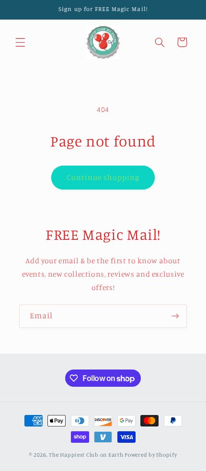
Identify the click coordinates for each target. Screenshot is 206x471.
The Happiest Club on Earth (86, 454)
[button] (20, 42)
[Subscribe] (175, 316)
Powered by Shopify (151, 454)
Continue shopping (103, 177)
